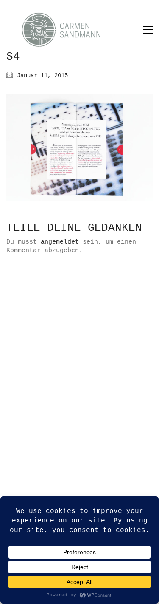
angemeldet (60, 242)
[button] (148, 30)
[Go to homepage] (70, 30)
